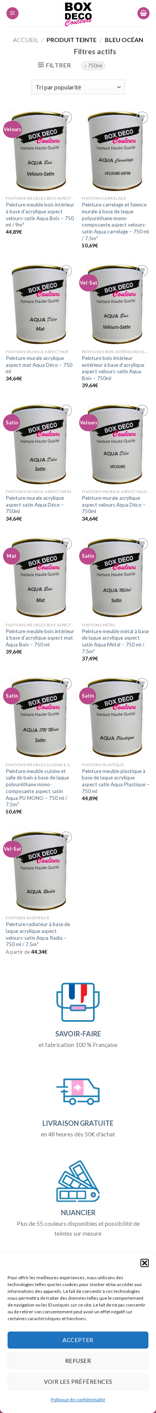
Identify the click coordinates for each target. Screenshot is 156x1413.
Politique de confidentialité (78, 1399)
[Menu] (12, 13)
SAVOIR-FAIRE (78, 1034)
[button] (144, 1263)
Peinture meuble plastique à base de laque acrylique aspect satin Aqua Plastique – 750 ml (116, 781)
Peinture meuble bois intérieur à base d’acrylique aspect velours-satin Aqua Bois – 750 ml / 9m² (40, 215)
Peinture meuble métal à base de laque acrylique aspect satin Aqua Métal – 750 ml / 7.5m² (115, 641)
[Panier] (143, 13)
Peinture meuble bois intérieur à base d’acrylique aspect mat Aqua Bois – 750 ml (40, 638)
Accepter (78, 1339)
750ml (95, 66)
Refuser (78, 1360)
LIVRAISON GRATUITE (78, 1123)
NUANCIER (78, 1212)
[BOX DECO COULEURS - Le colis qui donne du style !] (78, 13)
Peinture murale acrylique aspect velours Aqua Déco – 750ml (114, 504)
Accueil (25, 39)
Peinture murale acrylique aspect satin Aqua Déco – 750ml (35, 504)
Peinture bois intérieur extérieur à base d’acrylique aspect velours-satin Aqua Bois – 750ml (113, 368)
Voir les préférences (78, 1381)
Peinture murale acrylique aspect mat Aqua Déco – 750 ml (39, 364)
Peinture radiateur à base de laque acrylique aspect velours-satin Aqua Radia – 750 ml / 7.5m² (38, 934)
